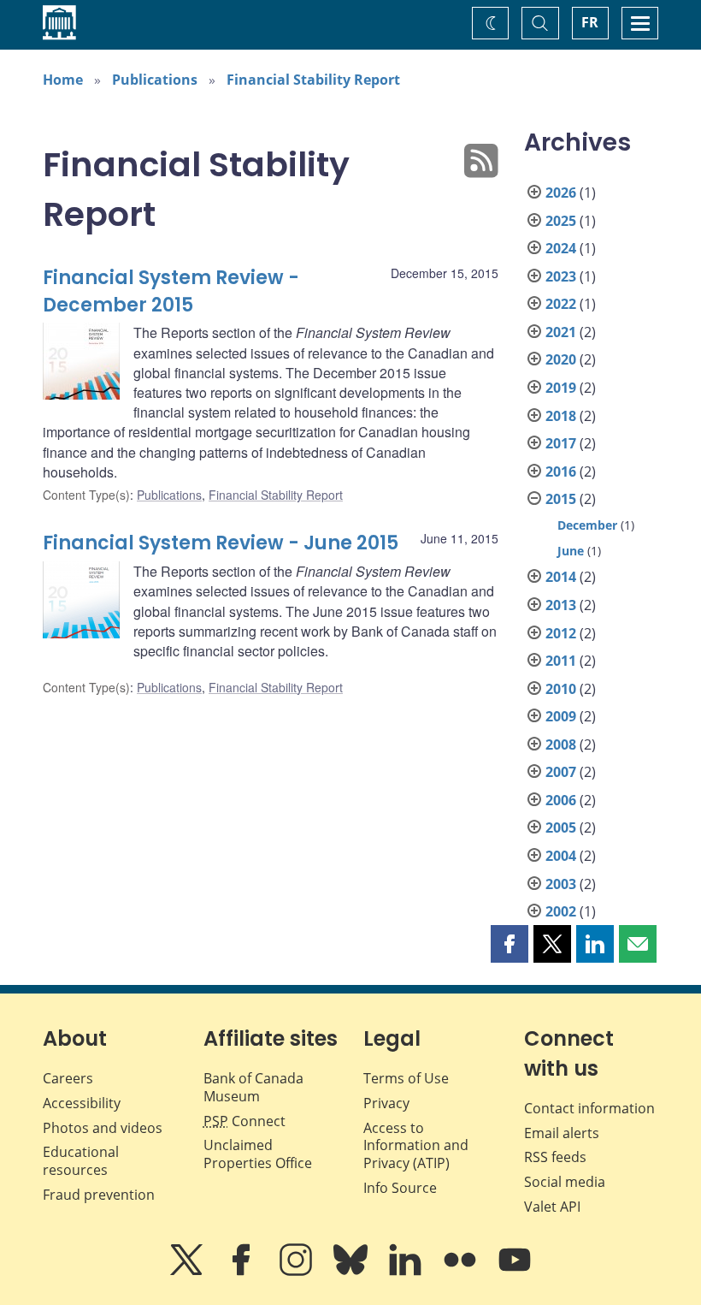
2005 (560, 827)
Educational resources (81, 1160)
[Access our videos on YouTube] (514, 1271)
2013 (560, 605)
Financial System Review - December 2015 (171, 291)
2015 (560, 498)
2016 (560, 471)
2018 (560, 415)
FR (589, 22)
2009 (560, 716)
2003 (560, 884)
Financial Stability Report (313, 79)
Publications (154, 79)
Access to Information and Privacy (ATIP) (415, 1145)
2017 (560, 443)
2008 (560, 744)
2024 (560, 248)
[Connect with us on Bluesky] (352, 1271)
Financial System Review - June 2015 (220, 543)
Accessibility (82, 1103)
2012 (560, 633)
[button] (509, 944)
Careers (68, 1078)
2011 (560, 660)
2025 (560, 220)
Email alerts (561, 1133)
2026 (560, 192)
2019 (560, 387)
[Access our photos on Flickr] (461, 1271)
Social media (564, 1181)
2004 (560, 855)
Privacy (386, 1103)
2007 (560, 771)
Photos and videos (102, 1127)
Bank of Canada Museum (253, 1087)
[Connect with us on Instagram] (297, 1271)
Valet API (552, 1206)
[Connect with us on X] (188, 1271)
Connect (244, 1121)
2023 (560, 276)
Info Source (400, 1187)
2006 (560, 800)
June (570, 551)
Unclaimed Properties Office (257, 1154)
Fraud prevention (99, 1194)
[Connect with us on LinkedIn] (407, 1271)
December (587, 525)
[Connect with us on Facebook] (242, 1271)
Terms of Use (406, 1078)
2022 (560, 303)
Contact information (589, 1108)
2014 (560, 576)
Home (63, 79)
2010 (560, 688)
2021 (560, 332)
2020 (560, 359)
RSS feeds (555, 1157)
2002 (560, 911)
